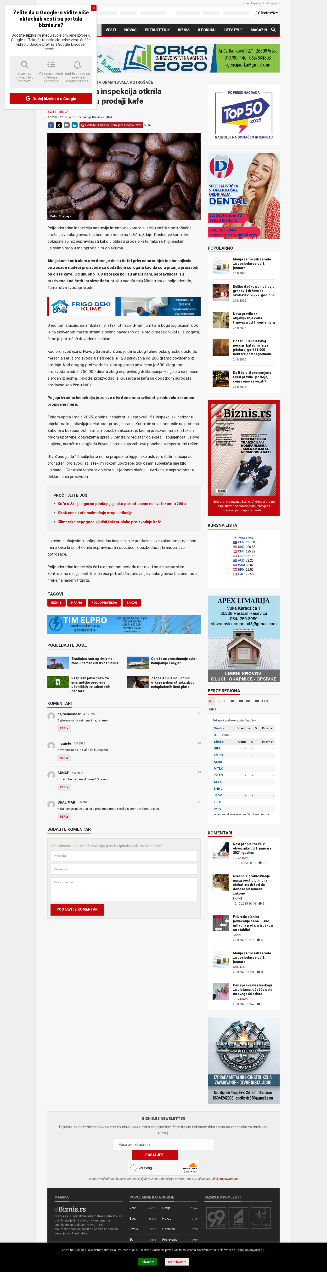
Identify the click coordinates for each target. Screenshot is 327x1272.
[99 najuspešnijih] (216, 1218)
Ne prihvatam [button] (177, 1262)
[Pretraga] (273, 30)
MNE (212, 709)
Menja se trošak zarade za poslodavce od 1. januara (252, 263)
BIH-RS (244, 701)
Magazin (259, 30)
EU (131, 1239)
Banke (237, 898)
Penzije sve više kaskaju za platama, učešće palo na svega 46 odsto (252, 989)
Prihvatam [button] (147, 1262)
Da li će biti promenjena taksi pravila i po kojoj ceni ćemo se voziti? (252, 377)
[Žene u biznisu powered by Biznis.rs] (260, 1218)
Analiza (239, 967)
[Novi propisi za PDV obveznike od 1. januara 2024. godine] (221, 850)
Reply (64, 728)
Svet (133, 1218)
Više (147, 125)
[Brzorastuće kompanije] (238, 1218)
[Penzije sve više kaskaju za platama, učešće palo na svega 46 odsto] (221, 991)
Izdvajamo (241, 858)
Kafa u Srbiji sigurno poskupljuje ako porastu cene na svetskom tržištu (122, 503)
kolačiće (80, 1250)
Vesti (111, 30)
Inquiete (64, 743)
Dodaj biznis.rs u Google (54, 98)
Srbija (63, 111)
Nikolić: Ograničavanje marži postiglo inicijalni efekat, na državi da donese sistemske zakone (252, 884)
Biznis (184, 30)
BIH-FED (261, 701)
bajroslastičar (69, 714)
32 (264, 863)
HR (232, 701)
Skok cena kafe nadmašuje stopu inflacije (95, 513)
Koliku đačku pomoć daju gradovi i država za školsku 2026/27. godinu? (254, 291)
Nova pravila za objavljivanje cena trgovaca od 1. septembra (254, 318)
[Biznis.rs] (70, 1208)
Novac (130, 30)
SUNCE (63, 773)
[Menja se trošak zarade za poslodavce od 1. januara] (221, 959)
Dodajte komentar (69, 829)
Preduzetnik (157, 30)
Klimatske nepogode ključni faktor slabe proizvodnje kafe (109, 522)
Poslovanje (169, 1239)
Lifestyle (233, 30)
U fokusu (206, 30)
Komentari (59, 704)
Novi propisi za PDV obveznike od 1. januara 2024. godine (252, 848)
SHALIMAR (66, 802)
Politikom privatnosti (224, 1179)
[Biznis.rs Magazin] (243, 449)
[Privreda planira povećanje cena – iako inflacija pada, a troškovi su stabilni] (221, 922)
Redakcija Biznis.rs (91, 117)
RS (211, 701)
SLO (221, 701)
